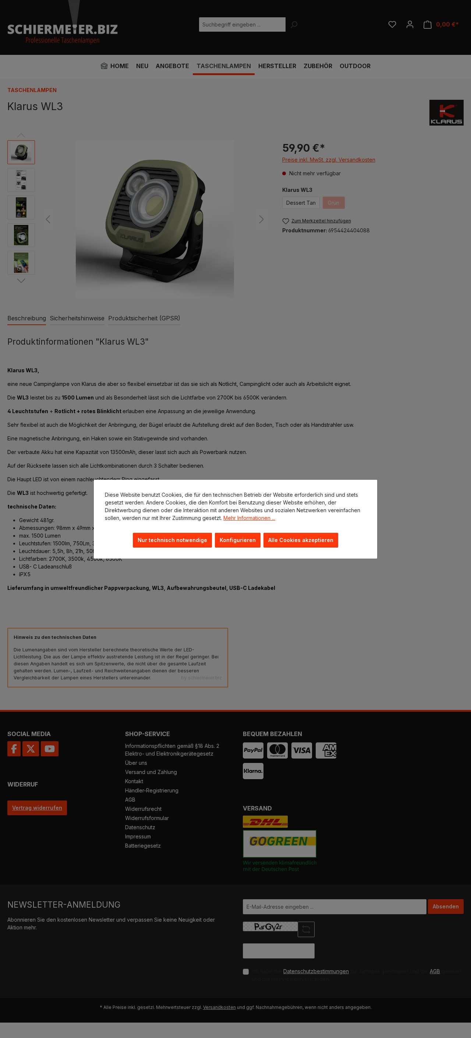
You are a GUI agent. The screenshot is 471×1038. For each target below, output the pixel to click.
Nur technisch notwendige (172, 540)
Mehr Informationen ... (249, 518)
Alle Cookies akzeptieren (300, 540)
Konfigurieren (238, 540)
